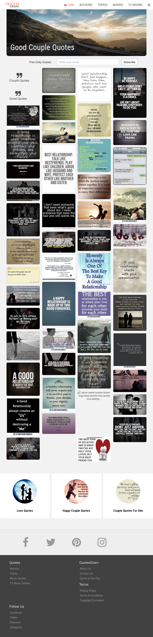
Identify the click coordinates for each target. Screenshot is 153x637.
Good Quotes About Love (128, 510)
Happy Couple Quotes (25, 510)
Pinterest (15, 622)
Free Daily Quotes (40, 62)
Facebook (16, 612)
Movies (118, 5)
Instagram (16, 627)
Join (70, 5)
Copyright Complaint (92, 600)
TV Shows (135, 5)
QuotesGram (12, 4)
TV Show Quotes (20, 583)
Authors (85, 5)
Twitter (14, 617)
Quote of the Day (90, 578)
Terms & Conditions (91, 595)
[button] (149, 4)
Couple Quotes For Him (76, 510)
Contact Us (86, 573)
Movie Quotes (18, 578)
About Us (85, 568)
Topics (102, 5)
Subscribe (129, 62)
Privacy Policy (88, 590)
